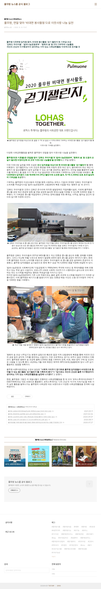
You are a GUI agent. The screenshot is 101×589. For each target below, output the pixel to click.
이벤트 (64, 545)
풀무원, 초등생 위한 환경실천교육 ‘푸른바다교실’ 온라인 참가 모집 (29, 411)
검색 (46, 570)
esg (54, 538)
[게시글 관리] (19, 396)
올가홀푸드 (72, 541)
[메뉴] (96, 4)
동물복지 (75, 538)
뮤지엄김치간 (63, 538)
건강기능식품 (57, 549)
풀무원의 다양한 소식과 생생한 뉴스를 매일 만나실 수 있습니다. (29, 485)
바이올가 (90, 534)
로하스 (85, 530)
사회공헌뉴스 (21, 407)
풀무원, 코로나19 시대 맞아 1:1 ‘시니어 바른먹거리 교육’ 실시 (28, 419)
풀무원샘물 (83, 549)
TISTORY (51, 586)
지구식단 (56, 534)
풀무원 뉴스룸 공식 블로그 (17, 4)
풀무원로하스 (85, 538)
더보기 (53, 557)
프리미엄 (82, 541)
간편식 (91, 541)
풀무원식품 (56, 527)
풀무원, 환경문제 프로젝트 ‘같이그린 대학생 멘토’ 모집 (26, 414)
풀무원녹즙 (67, 527)
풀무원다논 (67, 530)
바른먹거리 (56, 530)
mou (83, 545)
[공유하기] (15, 396)
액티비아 (56, 545)
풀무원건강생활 (70, 549)
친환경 (93, 527)
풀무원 (84, 527)
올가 (90, 545)
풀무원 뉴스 (11, 407)
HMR (77, 527)
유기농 (77, 530)
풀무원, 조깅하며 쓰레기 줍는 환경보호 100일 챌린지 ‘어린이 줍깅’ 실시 (31, 417)
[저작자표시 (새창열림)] (33, 397)
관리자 (59, 586)
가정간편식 (74, 545)
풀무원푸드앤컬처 (59, 541)
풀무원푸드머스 (67, 534)
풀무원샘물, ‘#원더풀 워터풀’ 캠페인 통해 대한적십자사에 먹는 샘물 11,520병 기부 (35, 422)
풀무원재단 (80, 534)
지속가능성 (56, 553)
